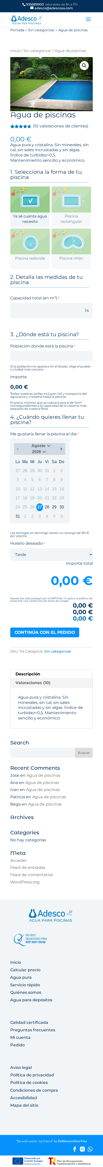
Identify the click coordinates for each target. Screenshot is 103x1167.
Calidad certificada (29, 1022)
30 (62, 507)
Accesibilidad (23, 1097)
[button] (84, 65)
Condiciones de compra (34, 1090)
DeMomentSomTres (72, 1141)
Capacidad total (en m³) (34, 298)
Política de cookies (29, 1082)
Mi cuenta (20, 1037)
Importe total (79, 563)
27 (40, 507)
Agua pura (21, 977)
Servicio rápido (25, 985)
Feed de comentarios (31, 874)
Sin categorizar (41, 30)
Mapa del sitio (24, 1105)
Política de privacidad (32, 1075)
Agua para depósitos (31, 1000)
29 (54, 507)
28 (47, 507)
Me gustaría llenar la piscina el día (44, 434)
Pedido (17, 1045)
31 (18, 516)
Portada (17, 30)
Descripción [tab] (28, 674)
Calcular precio (25, 969)
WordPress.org (25, 882)
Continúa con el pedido (44, 632)
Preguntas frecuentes (32, 1030)
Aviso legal (21, 1067)
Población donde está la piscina (42, 346)
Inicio (15, 51)
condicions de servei (42, 601)
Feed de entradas (27, 867)
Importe (18, 376)
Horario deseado (27, 543)
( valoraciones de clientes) (60, 126)
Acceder (18, 860)
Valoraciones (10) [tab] (33, 682)
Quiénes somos (25, 992)
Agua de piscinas (43, 775)
